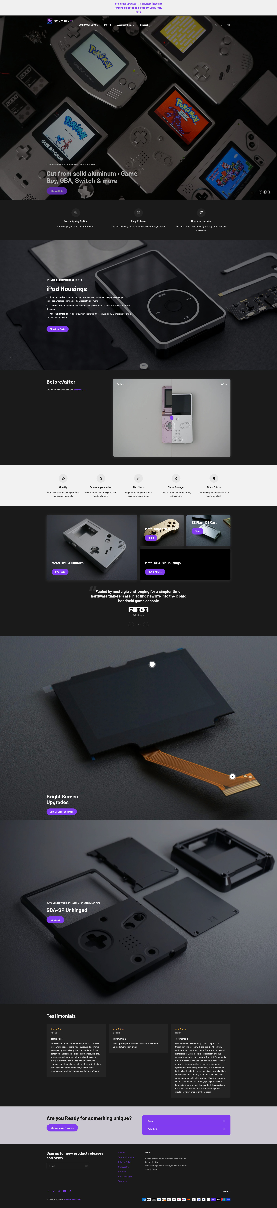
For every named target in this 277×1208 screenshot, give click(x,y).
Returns (122, 1171)
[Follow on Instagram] (59, 1191)
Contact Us (123, 1166)
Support (144, 24)
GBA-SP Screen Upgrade (61, 811)
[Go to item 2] (138, 624)
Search (121, 1152)
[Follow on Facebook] (48, 1191)
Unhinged (55, 920)
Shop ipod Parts (57, 329)
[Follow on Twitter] (53, 1191)
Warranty (122, 1181)
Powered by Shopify (72, 1199)
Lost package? (125, 1176)
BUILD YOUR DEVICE (88, 24)
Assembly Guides (125, 24)
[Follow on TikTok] (70, 1191)
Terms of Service (126, 1157)
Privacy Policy (125, 1162)
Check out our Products (62, 1128)
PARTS (107, 24)
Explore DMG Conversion (62, 191)
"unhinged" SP (79, 389)
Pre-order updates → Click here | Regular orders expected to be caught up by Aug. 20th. (138, 7)
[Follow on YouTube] (64, 1191)
